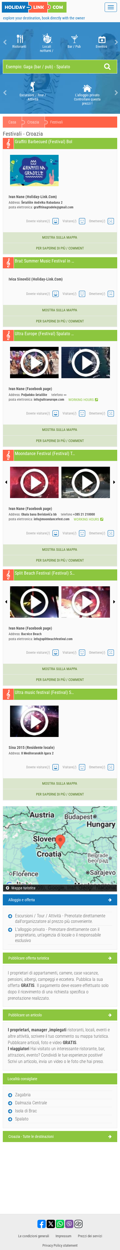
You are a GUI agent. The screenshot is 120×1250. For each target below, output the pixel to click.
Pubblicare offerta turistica (28, 958)
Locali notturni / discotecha (46, 48)
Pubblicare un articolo (25, 1015)
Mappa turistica (23, 888)
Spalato (21, 1119)
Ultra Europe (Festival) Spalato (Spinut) (45, 334)
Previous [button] (4, 42)
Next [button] (116, 42)
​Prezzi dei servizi (90, 1236)
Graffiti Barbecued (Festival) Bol (43, 142)
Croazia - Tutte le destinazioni (31, 1136)
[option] (19, 42)
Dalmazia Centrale (31, 1102)
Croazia (33, 122)
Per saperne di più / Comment (60, 248)
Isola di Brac (26, 1110)
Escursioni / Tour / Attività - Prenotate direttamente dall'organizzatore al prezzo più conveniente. (60, 918)
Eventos (101, 46)
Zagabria (23, 1094)
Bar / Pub (74, 46)
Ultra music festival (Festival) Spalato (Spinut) (45, 692)
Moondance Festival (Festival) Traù (45, 453)
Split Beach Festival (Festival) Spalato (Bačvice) (45, 573)
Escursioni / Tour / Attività (33, 97)
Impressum (63, 1236)
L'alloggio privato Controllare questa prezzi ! (87, 99)
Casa (12, 122)
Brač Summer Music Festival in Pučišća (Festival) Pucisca (45, 261)
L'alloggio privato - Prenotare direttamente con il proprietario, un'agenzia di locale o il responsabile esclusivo (58, 935)
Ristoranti (19, 46)
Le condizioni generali (33, 1236)
